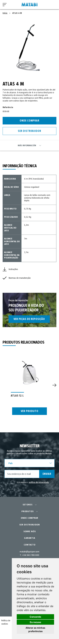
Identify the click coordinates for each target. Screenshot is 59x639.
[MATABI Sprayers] (29, 4)
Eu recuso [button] (35, 622)
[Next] (54, 385)
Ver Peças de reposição (29, 319)
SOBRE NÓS (29, 531)
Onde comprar (29, 120)
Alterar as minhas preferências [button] (35, 629)
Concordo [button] (35, 616)
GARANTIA (29, 538)
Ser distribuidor (29, 131)
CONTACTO (29, 545)
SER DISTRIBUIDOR (29, 525)
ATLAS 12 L (17, 395)
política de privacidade (39, 482)
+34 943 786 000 (30, 555)
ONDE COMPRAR (29, 518)
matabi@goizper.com (29, 552)
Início (5, 13)
